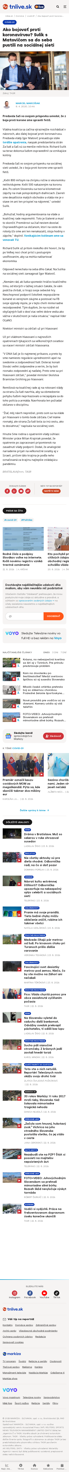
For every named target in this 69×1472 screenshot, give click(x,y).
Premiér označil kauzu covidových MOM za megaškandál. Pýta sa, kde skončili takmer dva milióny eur (21, 787)
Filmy (55, 1403)
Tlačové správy (11, 1367)
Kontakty (8, 1325)
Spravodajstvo (52, 1397)
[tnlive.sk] (17, 6)
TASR (26, 1006)
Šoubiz (22, 1361)
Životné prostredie (35, 935)
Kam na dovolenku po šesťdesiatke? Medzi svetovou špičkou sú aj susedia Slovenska (44, 676)
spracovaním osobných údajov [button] (36, 600)
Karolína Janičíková (11, 799)
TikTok (56, 1297)
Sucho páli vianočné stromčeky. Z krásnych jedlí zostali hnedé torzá (43, 1049)
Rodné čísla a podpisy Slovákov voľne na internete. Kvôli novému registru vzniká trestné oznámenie (22, 559)
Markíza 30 (30, 1092)
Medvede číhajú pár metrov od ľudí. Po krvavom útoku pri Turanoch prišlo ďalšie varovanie (44, 945)
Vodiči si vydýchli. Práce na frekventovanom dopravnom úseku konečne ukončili (44, 1212)
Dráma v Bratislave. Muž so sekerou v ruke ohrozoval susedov (43, 838)
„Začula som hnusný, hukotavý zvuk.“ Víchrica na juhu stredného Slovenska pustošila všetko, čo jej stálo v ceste (45, 1131)
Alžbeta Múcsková (56, 792)
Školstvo (30, 853)
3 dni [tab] (55, 652)
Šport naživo (22, 1403)
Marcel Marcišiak (28, 103)
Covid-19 (18, 748)
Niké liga (7, 1403)
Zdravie (28, 877)
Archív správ (9, 1330)
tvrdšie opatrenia (14, 142)
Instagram (14, 1297)
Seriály (46, 1403)
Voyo (58, 638)
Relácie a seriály (38, 1361)
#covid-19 (10, 520)
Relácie (35, 1403)
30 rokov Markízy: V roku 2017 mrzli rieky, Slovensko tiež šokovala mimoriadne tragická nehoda (44, 1102)
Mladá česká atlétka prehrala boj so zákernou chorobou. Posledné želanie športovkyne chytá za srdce (43, 690)
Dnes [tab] (46, 652)
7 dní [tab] (63, 652)
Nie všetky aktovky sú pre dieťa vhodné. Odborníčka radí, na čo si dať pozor (42, 861)
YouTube (44, 1297)
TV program (9, 1361)
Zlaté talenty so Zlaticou (38, 1065)
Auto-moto (31, 1150)
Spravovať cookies (13, 1342)
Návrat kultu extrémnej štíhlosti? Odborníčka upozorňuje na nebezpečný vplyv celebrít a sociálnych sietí (42, 888)
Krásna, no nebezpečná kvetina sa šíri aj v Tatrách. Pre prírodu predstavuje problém (44, 662)
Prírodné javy (32, 1119)
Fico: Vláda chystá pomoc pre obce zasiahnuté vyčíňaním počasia (45, 998)
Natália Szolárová (35, 928)
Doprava (29, 1204)
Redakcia (40, 1336)
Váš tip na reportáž (21, 1319)
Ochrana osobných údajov (18, 1336)
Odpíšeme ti (57, 1372)
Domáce (20, 16)
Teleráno (29, 900)
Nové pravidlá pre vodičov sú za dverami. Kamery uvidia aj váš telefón (44, 703)
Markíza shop (10, 1378)
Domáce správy (24, 1325)
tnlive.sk (9, 16)
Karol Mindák (32, 1057)
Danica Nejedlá (33, 1112)
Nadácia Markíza (38, 1372)
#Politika (26, 520)
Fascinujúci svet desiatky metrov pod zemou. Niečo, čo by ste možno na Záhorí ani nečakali (44, 972)
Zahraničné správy (46, 1325)
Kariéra (39, 1367)
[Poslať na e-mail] (21, 491)
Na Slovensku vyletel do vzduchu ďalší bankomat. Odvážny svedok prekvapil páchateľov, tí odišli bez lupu (44, 1023)
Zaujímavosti (32, 908)
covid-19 (31, 16)
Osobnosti (55, 1361)
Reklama (27, 1367)
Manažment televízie (14, 1372)
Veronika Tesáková (35, 955)
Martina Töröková (35, 982)
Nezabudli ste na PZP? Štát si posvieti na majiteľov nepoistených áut (44, 1158)
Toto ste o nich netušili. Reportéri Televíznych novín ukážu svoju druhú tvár (43, 1073)
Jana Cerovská (33, 1142)
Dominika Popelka (34, 869)
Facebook (30, 1297)
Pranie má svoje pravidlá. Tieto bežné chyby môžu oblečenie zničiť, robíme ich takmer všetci (43, 918)
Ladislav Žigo (32, 846)
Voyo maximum (11, 1397)
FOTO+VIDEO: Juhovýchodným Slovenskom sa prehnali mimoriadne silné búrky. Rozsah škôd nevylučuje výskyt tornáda (43, 717)
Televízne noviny (32, 1397)
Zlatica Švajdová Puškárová (41, 1081)
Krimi (27, 830)
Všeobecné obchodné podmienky (38, 1330)
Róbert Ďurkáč (33, 1197)
